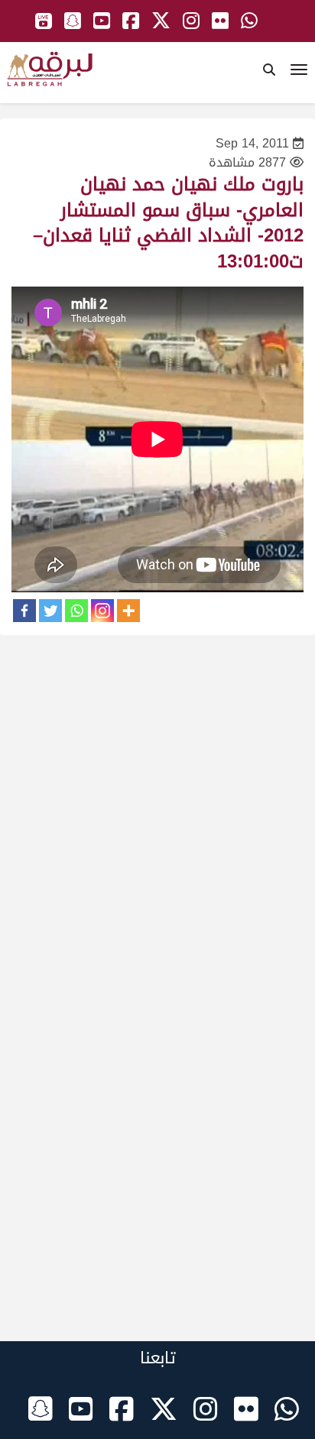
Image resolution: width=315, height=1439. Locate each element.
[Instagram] (102, 610)
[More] (128, 610)
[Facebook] (24, 610)
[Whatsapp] (76, 610)
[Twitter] (50, 610)
